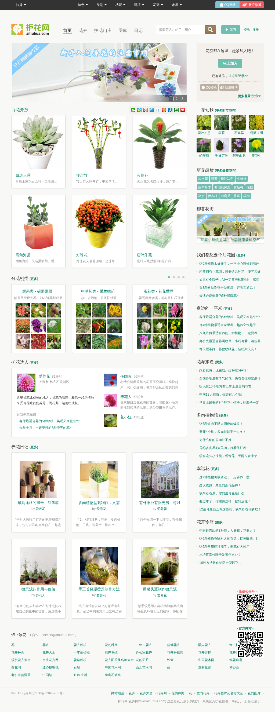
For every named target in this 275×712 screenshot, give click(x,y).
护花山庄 (102, 30)
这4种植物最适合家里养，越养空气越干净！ (226, 326)
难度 (175, 5)
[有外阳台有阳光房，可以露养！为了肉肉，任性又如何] (160, 480)
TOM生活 (80, 675)
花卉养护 (204, 652)
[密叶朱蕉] (160, 222)
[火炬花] (160, 142)
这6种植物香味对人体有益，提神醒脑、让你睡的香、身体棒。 (228, 540)
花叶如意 (204, 133)
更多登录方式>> (249, 96)
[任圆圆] (110, 380)
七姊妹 (242, 179)
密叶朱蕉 (144, 255)
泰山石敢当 (113, 675)
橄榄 (250, 187)
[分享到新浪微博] (145, 110)
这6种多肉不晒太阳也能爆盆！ (221, 424)
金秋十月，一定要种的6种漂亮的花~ (45, 428)
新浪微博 (231, 87)
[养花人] (110, 400)
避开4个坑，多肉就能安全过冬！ (222, 432)
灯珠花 (82, 255)
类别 (100, 5)
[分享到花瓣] (182, 110)
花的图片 (142, 660)
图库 (122, 30)
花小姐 (126, 417)
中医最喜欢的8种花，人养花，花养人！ (227, 530)
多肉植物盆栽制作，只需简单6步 (99, 503)
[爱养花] (26, 383)
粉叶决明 (227, 179)
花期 (156, 5)
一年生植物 (82, 652)
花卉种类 (17, 652)
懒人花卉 (204, 645)
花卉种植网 (175, 652)
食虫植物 (235, 645)
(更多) (34, 279)
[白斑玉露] (38, 142)
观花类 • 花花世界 (158, 291)
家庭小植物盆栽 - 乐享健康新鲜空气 (230, 240)
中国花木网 (206, 660)
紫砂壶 (234, 667)
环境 (137, 5)
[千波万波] (221, 145)
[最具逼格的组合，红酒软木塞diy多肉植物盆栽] (38, 480)
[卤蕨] (221, 122)
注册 (255, 29)
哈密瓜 (225, 196)
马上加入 (230, 63)
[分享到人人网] (170, 110)
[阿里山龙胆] (238, 145)
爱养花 (44, 376)
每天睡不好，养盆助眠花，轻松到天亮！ (228, 349)
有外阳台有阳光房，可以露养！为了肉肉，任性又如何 (159, 503)
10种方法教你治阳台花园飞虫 (220, 563)
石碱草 (239, 133)
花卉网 (31, 29)
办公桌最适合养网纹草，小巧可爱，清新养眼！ (228, 342)
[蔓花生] (256, 145)
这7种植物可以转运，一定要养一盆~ (225, 477)
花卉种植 (80, 645)
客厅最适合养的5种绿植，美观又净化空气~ (50, 421)
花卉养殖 (111, 652)
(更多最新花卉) (225, 171)
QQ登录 (211, 87)
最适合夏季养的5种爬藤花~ (218, 296)
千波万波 (221, 156)
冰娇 (201, 196)
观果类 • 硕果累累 (37, 291)
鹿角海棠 (23, 255)
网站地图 (117, 693)
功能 (118, 5)
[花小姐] (110, 420)
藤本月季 (204, 187)
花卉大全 (48, 652)
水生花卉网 (50, 660)
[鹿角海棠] (38, 222)
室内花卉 (203, 693)
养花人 (126, 397)
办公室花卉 (144, 652)
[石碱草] (238, 122)
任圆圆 (126, 376)
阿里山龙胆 (239, 156)
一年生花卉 (144, 645)
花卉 (83, 30)
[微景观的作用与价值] (38, 566)
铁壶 (170, 660)
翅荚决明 (256, 133)
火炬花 (142, 175)
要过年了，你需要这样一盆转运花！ (225, 501)
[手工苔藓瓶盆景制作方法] (99, 566)
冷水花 (203, 179)
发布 (233, 29)
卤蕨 (221, 133)
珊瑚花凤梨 (222, 187)
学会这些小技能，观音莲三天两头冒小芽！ (229, 456)
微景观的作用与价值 (38, 589)
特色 (81, 5)
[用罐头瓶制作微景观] (160, 566)
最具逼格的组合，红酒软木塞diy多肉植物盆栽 (38, 503)
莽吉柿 (213, 196)
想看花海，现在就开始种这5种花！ (224, 370)
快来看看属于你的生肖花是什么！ (223, 493)
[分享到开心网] (164, 110)
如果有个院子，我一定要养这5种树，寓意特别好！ (228, 281)
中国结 (47, 675)
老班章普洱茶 (21, 675)
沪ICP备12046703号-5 (49, 693)
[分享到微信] (133, 110)
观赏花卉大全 (21, 660)
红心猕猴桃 (50, 667)
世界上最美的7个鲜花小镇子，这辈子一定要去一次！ (228, 404)
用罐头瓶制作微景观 (160, 589)
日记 (138, 30)
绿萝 (214, 179)
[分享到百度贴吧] (158, 110)
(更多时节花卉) (225, 110)
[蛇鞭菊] (204, 145)
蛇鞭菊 (204, 156)
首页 (67, 30)
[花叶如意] (204, 122)
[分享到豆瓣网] (176, 110)
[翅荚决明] (256, 122)
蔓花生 (256, 156)
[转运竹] (99, 142)
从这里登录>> (238, 76)
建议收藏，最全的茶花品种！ (220, 485)
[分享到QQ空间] (139, 110)
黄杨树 (238, 187)
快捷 (19, 5)
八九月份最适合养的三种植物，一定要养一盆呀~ (228, 334)
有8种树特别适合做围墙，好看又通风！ (227, 288)
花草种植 (80, 660)
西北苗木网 (144, 667)
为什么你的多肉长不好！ (217, 440)
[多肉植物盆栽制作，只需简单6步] (99, 480)
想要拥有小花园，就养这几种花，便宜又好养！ (228, 273)
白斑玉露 (23, 175)
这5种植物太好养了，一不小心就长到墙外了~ (228, 265)
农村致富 (204, 667)
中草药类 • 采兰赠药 (98, 291)
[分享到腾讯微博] (152, 110)
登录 (247, 29)
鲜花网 (16, 667)
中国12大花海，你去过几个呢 (220, 394)
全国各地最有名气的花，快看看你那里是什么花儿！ (228, 379)
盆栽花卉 (173, 645)
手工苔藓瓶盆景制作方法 (99, 589)
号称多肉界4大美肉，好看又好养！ (224, 448)
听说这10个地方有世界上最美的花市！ (227, 386)
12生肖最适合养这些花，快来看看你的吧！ (230, 509)
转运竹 (82, 175)
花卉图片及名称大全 (119, 660)
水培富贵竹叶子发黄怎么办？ (220, 555)
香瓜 (237, 196)
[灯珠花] (99, 222)
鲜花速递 (235, 660)
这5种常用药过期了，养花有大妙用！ (226, 547)
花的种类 (111, 645)
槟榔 (246, 196)
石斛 (77, 667)
